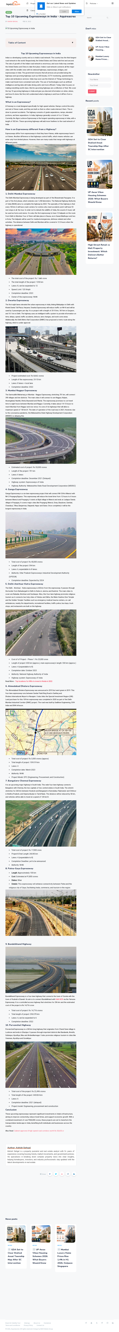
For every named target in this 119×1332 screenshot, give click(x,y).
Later (64, 11)
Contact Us (40, 1325)
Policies (93, 3)
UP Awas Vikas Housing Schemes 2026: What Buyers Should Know (40, 1256)
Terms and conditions (12, 1325)
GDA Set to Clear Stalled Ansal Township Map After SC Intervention (16, 1256)
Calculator (35, 10)
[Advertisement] (40, 1198)
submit (92, 91)
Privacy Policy (28, 1325)
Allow (77, 11)
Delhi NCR (59, 999)
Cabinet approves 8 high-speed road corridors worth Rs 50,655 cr (39, 1131)
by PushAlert (42, 14)
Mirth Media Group (46, 1329)
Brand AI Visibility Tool (12, 1323)
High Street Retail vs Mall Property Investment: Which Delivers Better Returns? (99, 251)
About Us (37, 1323)
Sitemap (27, 1323)
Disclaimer (47, 1323)
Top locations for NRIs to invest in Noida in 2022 (33, 681)
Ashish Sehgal (13, 21)
